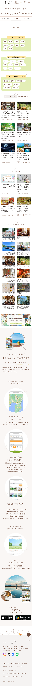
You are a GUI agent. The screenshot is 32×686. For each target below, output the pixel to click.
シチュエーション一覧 (16, 676)
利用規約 (17, 663)
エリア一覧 (23, 673)
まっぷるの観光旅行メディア (10, 670)
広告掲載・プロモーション (9, 667)
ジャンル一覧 (6, 676)
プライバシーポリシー (8, 663)
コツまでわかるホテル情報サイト (11, 673)
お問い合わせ (24, 663)
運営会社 (19, 667)
